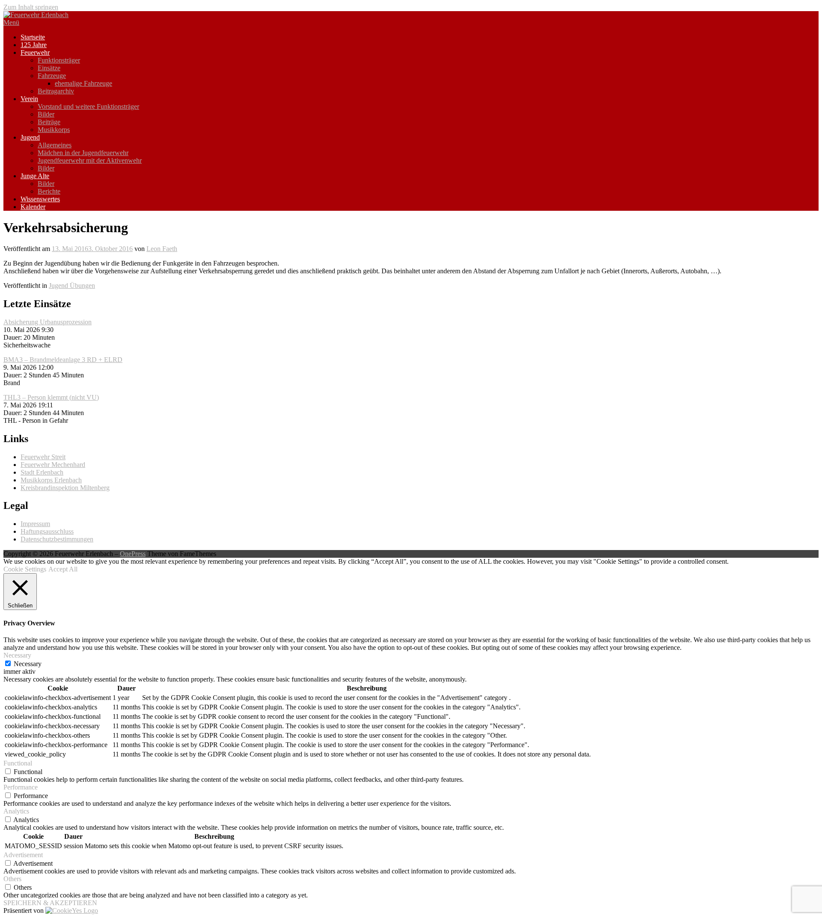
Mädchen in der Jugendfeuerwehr (83, 152)
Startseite (33, 37)
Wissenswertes (40, 199)
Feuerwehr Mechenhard (53, 464)
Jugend (30, 137)
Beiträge (49, 122)
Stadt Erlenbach (42, 472)
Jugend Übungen (72, 285)
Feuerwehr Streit (43, 456)
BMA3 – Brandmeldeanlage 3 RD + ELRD (62, 359)
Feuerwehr (35, 52)
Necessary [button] (17, 655)
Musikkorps (54, 129)
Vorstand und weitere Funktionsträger (88, 106)
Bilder (46, 114)
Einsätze (49, 68)
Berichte (49, 191)
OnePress (133, 553)
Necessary (28, 663)
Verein (29, 98)
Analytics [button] (16, 811)
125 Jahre (34, 44)
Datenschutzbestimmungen (57, 539)
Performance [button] (20, 787)
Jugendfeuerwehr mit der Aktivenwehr (90, 160)
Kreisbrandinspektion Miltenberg (65, 487)
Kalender (33, 206)
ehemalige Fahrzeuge (83, 83)
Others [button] (12, 878)
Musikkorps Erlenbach (51, 480)
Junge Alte (35, 175)
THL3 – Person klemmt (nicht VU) (51, 397)
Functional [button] (17, 763)
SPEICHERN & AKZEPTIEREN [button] (50, 902)
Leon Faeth (161, 248)
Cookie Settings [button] (24, 569)
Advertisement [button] (23, 854)
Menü (11, 22)
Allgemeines (54, 145)
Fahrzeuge (52, 75)
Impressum (35, 523)
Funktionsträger (59, 60)
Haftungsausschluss (47, 531)
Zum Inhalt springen (30, 7)
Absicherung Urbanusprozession (47, 322)
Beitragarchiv (56, 91)
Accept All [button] (62, 569)
